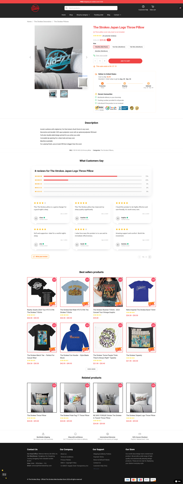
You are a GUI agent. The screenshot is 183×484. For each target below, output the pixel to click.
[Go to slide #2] (64, 94)
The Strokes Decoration (42, 22)
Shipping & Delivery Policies (102, 454)
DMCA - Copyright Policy (68, 463)
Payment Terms (98, 457)
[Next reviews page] (150, 257)
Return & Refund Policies (101, 460)
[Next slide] (86, 57)
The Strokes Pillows (61, 22)
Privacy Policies (66, 460)
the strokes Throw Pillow (36, 415)
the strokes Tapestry (134, 355)
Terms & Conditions (67, 457)
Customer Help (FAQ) (100, 466)
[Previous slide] (30, 57)
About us (64, 454)
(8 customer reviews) (109, 36)
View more (91, 369)
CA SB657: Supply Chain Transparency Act (74, 466)
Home (29, 22)
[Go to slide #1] (53, 94)
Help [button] (179, 481)
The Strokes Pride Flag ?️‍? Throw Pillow (74, 415)
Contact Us (97, 463)
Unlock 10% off (4, 475)
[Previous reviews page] (139, 257)
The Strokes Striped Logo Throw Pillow (140, 415)
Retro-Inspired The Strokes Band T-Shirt (140, 310)
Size (94, 43)
